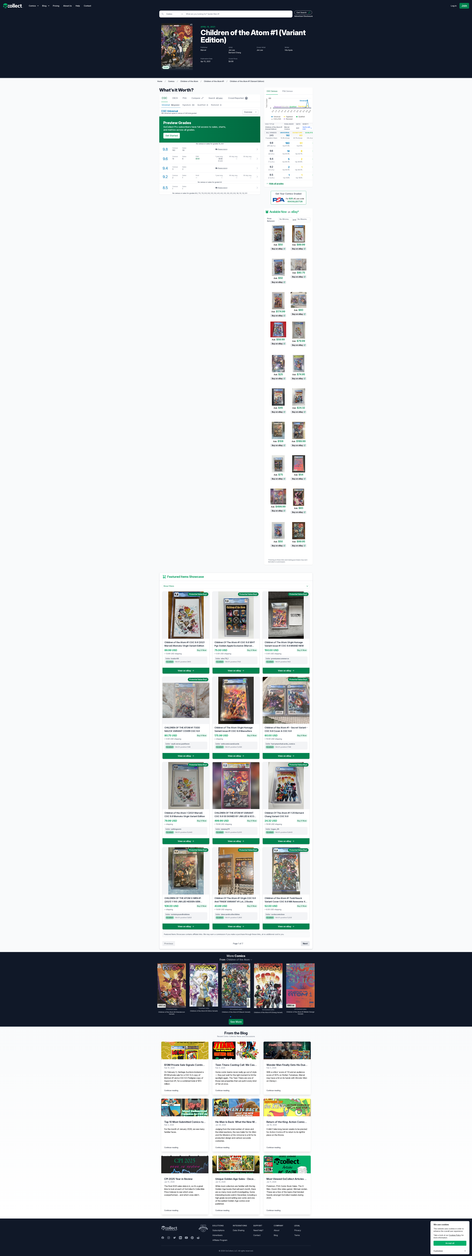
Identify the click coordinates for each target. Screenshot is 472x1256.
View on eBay (184, 670)
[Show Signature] (288, 117)
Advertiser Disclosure (303, 16)
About (276, 1230)
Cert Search (301, 12)
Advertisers (217, 1235)
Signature (188, 105)
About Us (67, 6)
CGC (164, 98)
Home (159, 81)
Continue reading (171, 1090)
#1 (169, 1078)
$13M (166, 1075)
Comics (171, 81)
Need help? (258, 1230)
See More (236, 1021)
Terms (297, 1235)
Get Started (171, 135)
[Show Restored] (288, 119)
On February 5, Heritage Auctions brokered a (184, 1072)
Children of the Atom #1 (214, 81)
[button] (230, 1016)
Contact (87, 6)
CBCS (175, 98)
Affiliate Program (219, 1240)
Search (215, 98)
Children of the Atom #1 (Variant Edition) (247, 81)
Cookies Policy (455, 1235)
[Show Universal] (275, 117)
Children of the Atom (189, 81)
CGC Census (272, 91)
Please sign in (222, 149)
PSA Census (287, 91)
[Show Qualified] (300, 117)
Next (305, 943)
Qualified (202, 105)
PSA (185, 98)
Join (464, 5)
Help (78, 6)
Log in (454, 6)
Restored (216, 105)
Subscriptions (218, 1230)
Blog (276, 1235)
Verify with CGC (306, 128)
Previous (168, 943)
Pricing (56, 6)
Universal (170, 105)
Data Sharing (238, 1230)
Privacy (297, 1230)
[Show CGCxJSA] (276, 119)
